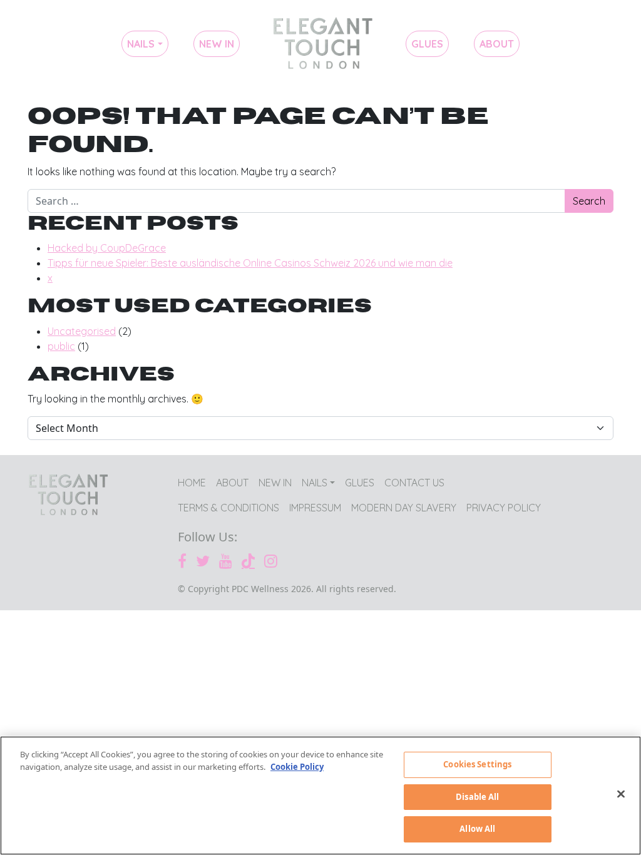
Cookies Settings (477, 764)
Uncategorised (82, 331)
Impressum (315, 507)
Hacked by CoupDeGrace (107, 248)
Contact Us (414, 482)
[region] (320, 795)
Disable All (477, 796)
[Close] (621, 794)
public (61, 346)
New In (216, 44)
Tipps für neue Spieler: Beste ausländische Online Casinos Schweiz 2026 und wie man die (250, 263)
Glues (427, 44)
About (496, 44)
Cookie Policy (297, 766)
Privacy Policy (503, 507)
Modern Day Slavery (403, 507)
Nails (141, 44)
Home (323, 44)
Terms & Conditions (228, 507)
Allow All (477, 828)
